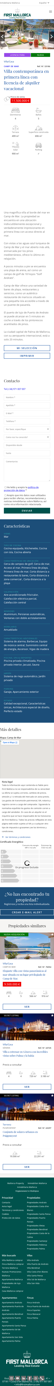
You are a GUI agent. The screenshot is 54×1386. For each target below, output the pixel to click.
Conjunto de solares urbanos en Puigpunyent (20, 1133)
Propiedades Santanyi (37, 1241)
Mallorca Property (15, 1183)
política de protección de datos (21, 489)
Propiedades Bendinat (37, 1229)
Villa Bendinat (33, 1268)
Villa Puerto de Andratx (37, 1264)
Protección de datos (11, 1218)
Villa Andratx (33, 1260)
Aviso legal (7, 1206)
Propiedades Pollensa (37, 1244)
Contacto (6, 1202)
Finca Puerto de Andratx (38, 1306)
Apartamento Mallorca (12, 1279)
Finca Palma (32, 1318)
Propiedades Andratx (37, 1202)
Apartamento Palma (11, 1341)
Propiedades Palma (36, 1248)
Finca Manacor (34, 1314)
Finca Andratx (33, 1302)
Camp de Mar (11, 66)
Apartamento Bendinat (12, 1314)
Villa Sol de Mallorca (36, 1279)
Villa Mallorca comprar (12, 1260)
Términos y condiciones (13, 1210)
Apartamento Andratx (12, 1302)
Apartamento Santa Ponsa (14, 1325)
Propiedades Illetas (36, 1225)
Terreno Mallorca (10, 1268)
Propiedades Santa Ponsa (39, 1214)
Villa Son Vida (33, 1283)
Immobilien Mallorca (37, 1183)
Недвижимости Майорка (27, 1191)
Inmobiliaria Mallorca (27, 1187)
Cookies (5, 1214)
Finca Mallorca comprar (13, 1264)
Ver (27, 1006)
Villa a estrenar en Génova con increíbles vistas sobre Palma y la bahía (25, 1053)
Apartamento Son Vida (12, 1337)
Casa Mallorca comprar (12, 1291)
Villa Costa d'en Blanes (37, 1271)
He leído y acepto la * (21, 489)
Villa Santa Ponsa (35, 1275)
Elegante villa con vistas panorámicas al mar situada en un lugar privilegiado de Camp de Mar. (24, 974)
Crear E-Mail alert (27, 912)
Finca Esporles (33, 1310)
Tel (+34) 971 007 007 (14, 389)
